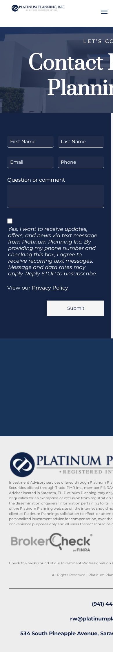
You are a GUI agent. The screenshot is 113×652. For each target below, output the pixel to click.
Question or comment (36, 180)
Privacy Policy (50, 288)
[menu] (104, 12)
